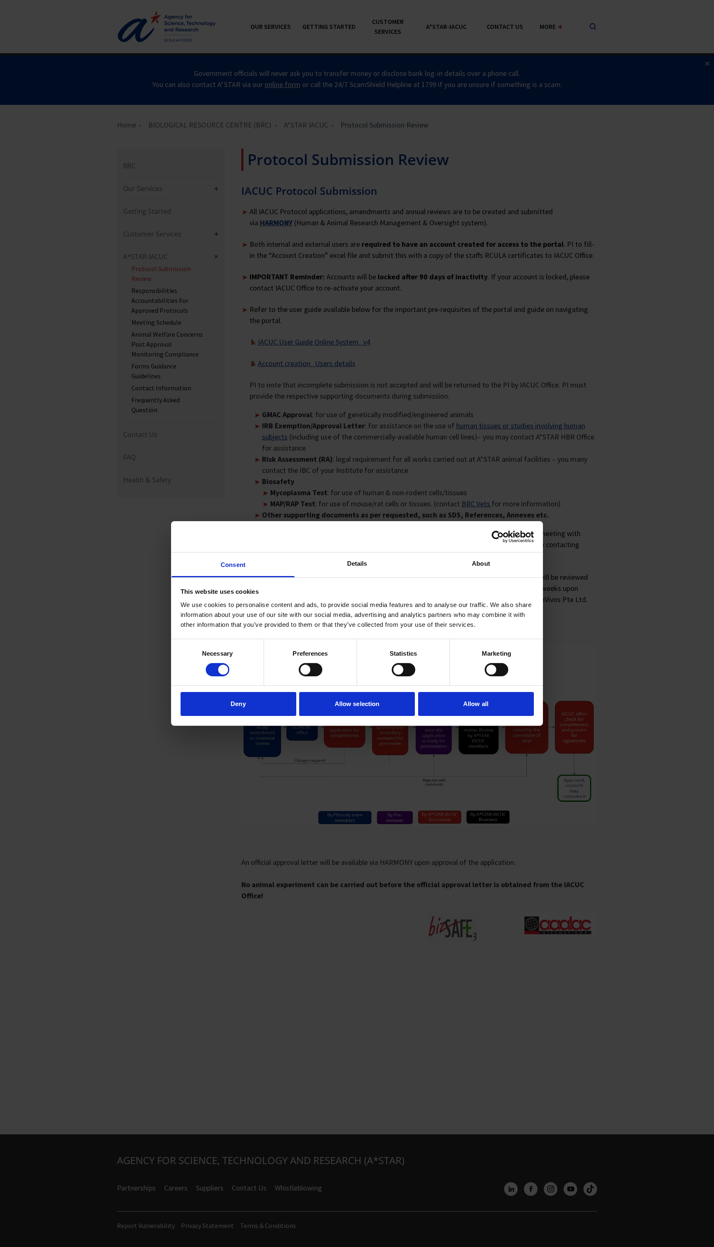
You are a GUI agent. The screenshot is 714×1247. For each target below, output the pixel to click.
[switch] (310, 669)
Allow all (475, 704)
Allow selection (357, 704)
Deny (238, 704)
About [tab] (481, 563)
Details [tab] (357, 563)
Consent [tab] (233, 564)
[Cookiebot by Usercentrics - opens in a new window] (498, 536)
